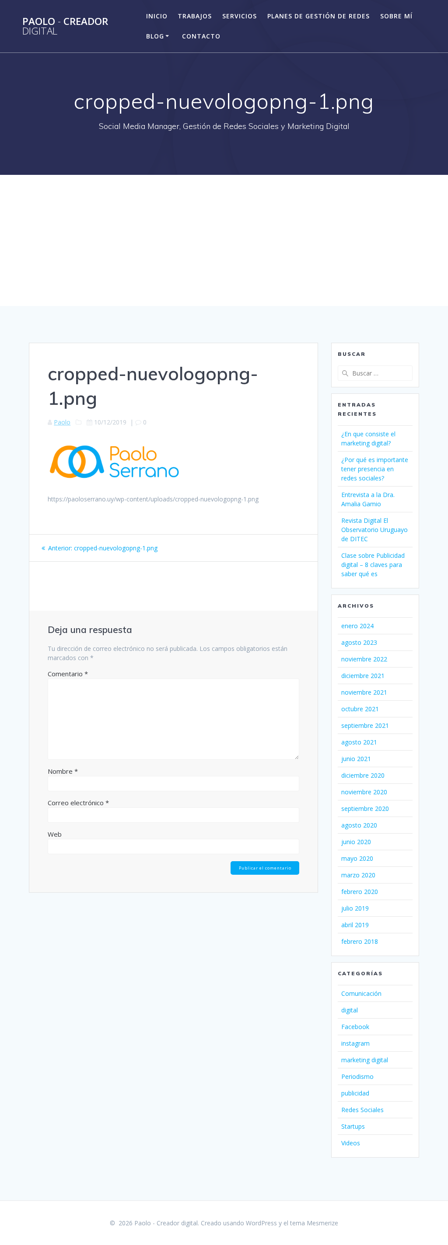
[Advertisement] (224, 240)
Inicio (157, 16)
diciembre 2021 (363, 675)
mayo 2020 (357, 858)
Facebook (355, 1026)
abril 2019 (355, 925)
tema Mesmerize (314, 1223)
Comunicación (361, 993)
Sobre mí (396, 16)
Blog (155, 36)
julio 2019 (355, 908)
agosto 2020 (359, 825)
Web (55, 834)
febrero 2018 (359, 941)
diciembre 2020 (363, 775)
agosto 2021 (359, 742)
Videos (350, 1143)
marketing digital (364, 1060)
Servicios (239, 16)
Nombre (63, 771)
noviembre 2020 (364, 792)
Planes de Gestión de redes (318, 16)
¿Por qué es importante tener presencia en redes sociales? (374, 469)
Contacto (201, 36)
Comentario (68, 673)
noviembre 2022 (364, 659)
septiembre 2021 (365, 725)
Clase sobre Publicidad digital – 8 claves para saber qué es (373, 564)
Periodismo (357, 1076)
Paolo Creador (65, 26)
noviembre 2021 (364, 692)
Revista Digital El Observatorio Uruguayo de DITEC (374, 529)
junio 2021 (356, 759)
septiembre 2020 (365, 808)
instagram (355, 1043)
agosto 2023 (359, 642)
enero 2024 (357, 626)
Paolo (62, 422)
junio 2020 (356, 842)
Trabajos (195, 16)
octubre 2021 (360, 709)
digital (349, 1010)
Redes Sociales (362, 1110)
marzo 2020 (358, 875)
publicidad (355, 1093)
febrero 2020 (359, 891)
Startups (353, 1126)
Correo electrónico (78, 802)
